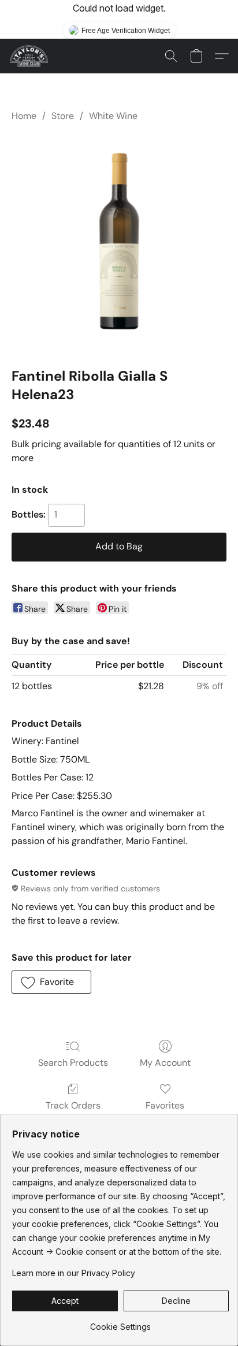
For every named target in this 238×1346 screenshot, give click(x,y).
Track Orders (73, 1105)
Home (24, 116)
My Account (165, 1063)
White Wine (113, 116)
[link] (120, 1322)
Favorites (165, 1105)
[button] (29, 56)
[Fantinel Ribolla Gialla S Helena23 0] (119, 242)
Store (62, 116)
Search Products (73, 1063)
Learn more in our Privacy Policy (73, 1273)
